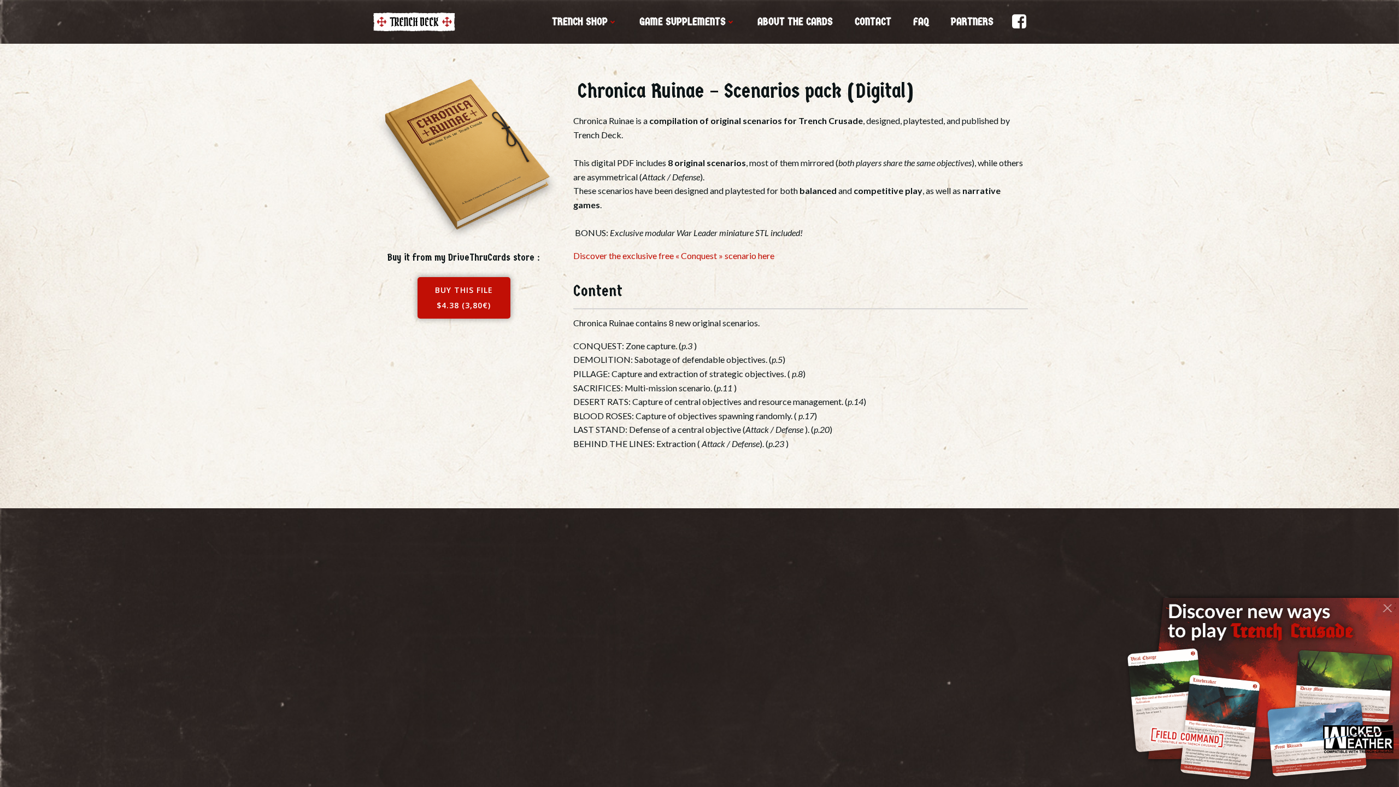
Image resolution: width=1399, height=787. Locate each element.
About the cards (795, 22)
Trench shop (580, 22)
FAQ (921, 22)
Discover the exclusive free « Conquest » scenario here (673, 255)
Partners (972, 22)
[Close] (1387, 605)
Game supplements (682, 22)
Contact (873, 22)
